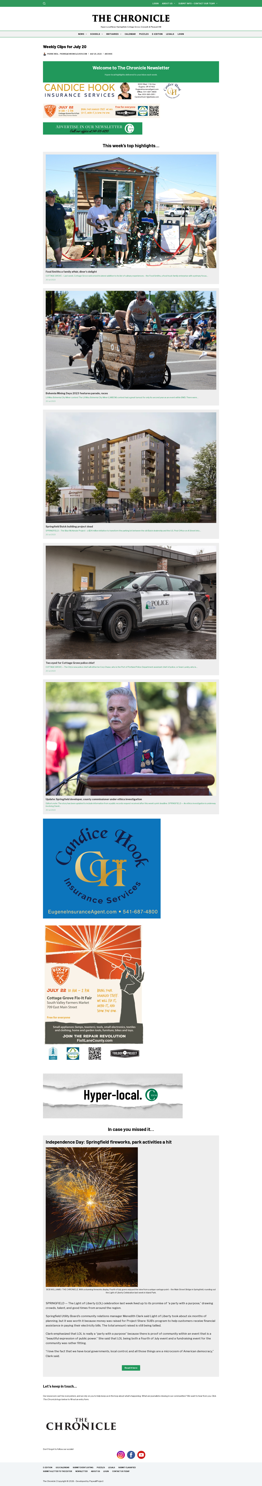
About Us (167, 3)
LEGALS (170, 34)
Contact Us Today (120, 1471)
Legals (111, 1468)
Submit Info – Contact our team (196, 3)
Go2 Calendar (62, 1468)
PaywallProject (96, 1481)
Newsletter (81, 1471)
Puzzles (101, 1468)
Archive (108, 54)
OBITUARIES (112, 34)
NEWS (81, 34)
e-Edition (47, 1468)
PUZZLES (144, 34)
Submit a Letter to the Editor (57, 1471)
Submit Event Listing (83, 1468)
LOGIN (181, 34)
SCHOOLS (95, 34)
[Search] (44, 3)
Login (155, 3)
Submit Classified (127, 1468)
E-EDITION (157, 34)
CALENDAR (130, 34)
